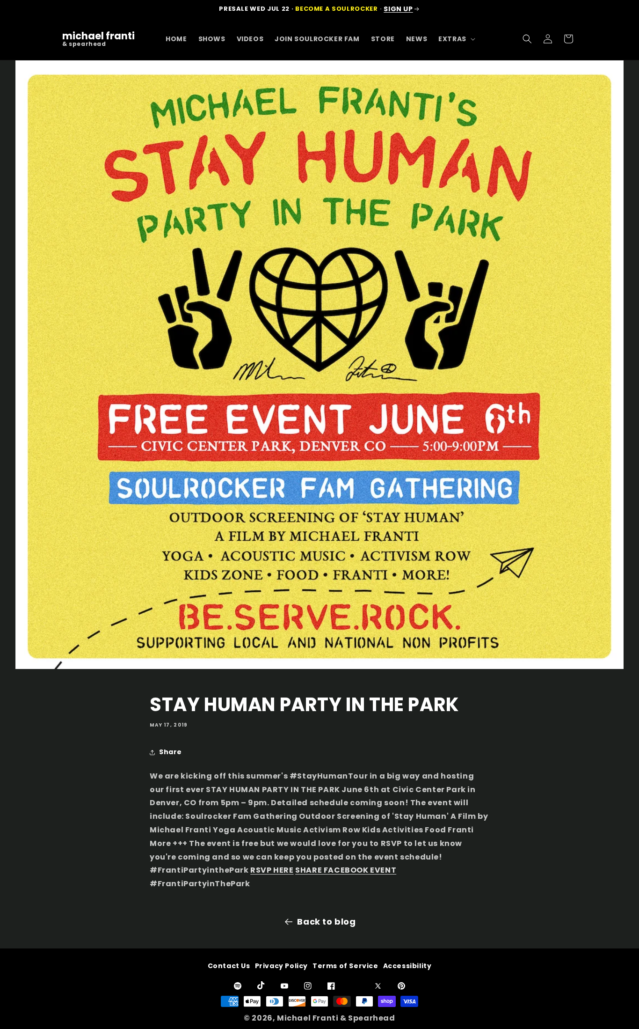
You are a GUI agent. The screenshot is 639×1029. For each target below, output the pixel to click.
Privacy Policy (281, 965)
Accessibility (407, 965)
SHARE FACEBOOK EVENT (345, 870)
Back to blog (326, 921)
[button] (456, 39)
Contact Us (229, 965)
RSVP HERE (271, 870)
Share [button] (170, 752)
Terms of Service (345, 965)
